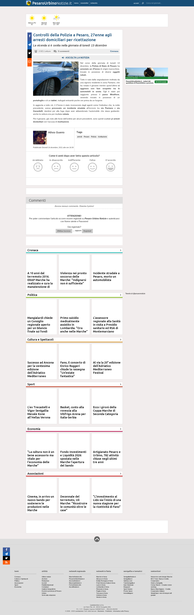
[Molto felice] (110, 167)
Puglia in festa (101, 591)
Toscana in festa (102, 593)
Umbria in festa (101, 595)
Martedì (44, 23)
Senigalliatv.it (128, 579)
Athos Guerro (56, 132)
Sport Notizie (128, 589)
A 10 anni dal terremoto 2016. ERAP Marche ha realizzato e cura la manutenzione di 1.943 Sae (40, 281)
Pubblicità (108, 611)
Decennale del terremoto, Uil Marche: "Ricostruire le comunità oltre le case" (73, 503)
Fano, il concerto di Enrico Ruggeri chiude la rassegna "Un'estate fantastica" (72, 369)
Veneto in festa (101, 597)
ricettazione (102, 137)
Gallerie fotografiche (49, 589)
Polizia (93, 137)
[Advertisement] (146, 47)
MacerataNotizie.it (75, 583)
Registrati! (87, 231)
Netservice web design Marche (161, 577)
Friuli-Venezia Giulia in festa (105, 583)
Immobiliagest (128, 593)
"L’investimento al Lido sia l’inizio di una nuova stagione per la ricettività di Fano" (107, 501)
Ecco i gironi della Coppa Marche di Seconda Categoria (105, 411)
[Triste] (56, 167)
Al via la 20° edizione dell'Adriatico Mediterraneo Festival (107, 367)
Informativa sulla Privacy (121, 611)
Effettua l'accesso (64, 231)
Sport (16, 585)
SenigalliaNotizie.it (130, 577)
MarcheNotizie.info (75, 577)
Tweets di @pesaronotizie (135, 294)
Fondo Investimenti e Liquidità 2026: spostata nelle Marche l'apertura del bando (73, 458)
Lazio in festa (100, 585)
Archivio (44, 579)
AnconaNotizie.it (74, 581)
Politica (16, 581)
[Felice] (92, 167)
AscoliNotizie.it (74, 587)
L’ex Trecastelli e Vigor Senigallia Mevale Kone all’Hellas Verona (38, 412)
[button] (136, 3)
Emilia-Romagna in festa (104, 581)
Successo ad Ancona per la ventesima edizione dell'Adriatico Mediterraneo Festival (40, 371)
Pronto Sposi (128, 591)
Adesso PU (32, 23)
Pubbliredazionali (47, 585)
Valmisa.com (128, 581)
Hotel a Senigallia (156, 583)
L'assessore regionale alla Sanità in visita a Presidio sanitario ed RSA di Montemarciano (106, 324)
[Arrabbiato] (38, 167)
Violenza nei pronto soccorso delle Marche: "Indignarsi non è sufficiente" (73, 278)
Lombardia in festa (102, 587)
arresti (79, 137)
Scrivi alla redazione (49, 595)
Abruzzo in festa (102, 579)
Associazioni (18, 583)
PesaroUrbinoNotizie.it (76, 579)
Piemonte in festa (102, 589)
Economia (17, 587)
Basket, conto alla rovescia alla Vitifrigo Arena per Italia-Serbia (73, 412)
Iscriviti (44, 583)
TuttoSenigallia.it (129, 583)
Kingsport (127, 587)
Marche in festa (101, 577)
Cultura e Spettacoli (21, 579)
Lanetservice (79, 611)
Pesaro (86, 137)
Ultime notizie (46, 577)
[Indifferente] (74, 167)
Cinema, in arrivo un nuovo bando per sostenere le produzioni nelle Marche (40, 503)
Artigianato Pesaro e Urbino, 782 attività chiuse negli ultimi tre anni (107, 457)
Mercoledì (56, 23)
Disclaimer (101, 611)
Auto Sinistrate (128, 585)
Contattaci (45, 587)
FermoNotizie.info (75, 585)
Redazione (45, 581)
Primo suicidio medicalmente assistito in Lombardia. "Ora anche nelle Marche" (74, 324)
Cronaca (114, 51)
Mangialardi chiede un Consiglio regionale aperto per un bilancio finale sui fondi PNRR (40, 326)
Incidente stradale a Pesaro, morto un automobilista (106, 276)
